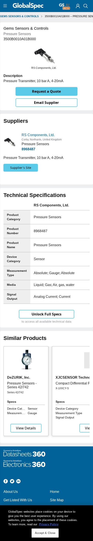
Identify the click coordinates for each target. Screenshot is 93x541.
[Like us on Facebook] (5, 482)
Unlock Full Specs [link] (46, 314)
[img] (78, 6)
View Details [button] (26, 428)
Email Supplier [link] (46, 102)
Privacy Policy (48, 524)
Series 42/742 (15, 392)
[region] (46, 523)
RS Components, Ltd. (38, 135)
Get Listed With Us (17, 500)
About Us (10, 491)
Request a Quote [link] (46, 91)
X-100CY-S (62, 388)
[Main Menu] (6, 6)
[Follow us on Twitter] (12, 482)
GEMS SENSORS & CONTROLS (19, 16)
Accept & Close (45, 533)
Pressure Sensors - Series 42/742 (22, 385)
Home (54, 491)
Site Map (57, 500)
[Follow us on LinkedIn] (18, 482)
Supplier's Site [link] (20, 168)
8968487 (28, 149)
